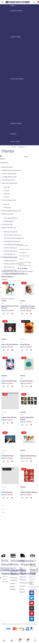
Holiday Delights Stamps (28, 492)
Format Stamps (9, 200)
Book (7, 204)
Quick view (12, 313)
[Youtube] (31, 603)
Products (21, 147)
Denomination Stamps (11, 211)
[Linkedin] (31, 618)
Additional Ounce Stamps (11, 170)
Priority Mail (9, 221)
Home (14, 147)
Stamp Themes (9, 228)
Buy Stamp (7, 167)
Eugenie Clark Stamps (8, 417)
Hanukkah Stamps (7, 456)
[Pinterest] (31, 613)
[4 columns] (24, 268)
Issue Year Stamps (10, 183)
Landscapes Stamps (12, 241)
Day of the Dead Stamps (9, 344)
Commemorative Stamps (14, 238)
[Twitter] (31, 598)
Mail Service (7, 214)
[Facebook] (31, 593)
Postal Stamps (8, 180)
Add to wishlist (3, 313)
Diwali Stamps (25, 344)
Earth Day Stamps (26, 381)
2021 (6, 190)
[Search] (34, 2)
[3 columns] (22, 268)
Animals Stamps (10, 232)
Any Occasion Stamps (12, 235)
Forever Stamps (9, 173)
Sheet (7, 207)
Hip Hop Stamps (6, 492)
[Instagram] (31, 608)
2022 (7, 194)
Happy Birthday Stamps (28, 456)
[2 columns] (20, 268)
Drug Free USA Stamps (9, 381)
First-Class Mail (10, 218)
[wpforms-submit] (37, 569)
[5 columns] (26, 268)
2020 (6, 187)
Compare (8, 313)
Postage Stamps (9, 177)
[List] (18, 268)
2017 (6, 197)
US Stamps (7, 224)
